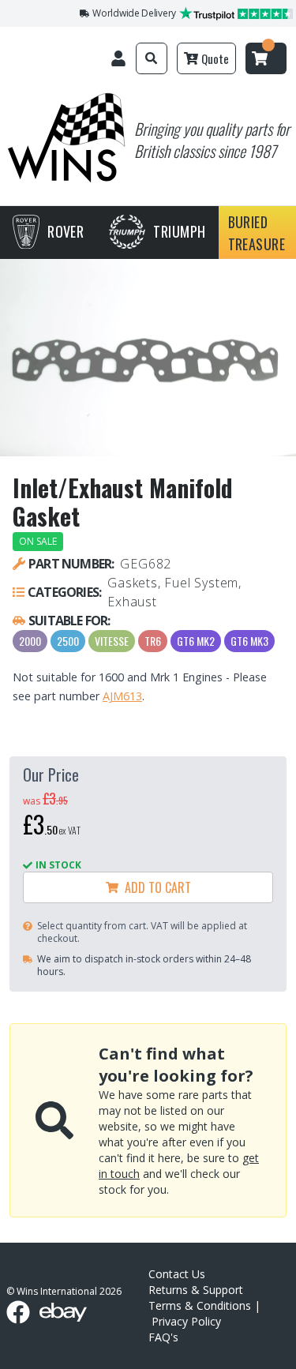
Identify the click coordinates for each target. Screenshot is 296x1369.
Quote (215, 58)
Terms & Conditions (199, 1305)
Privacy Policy (186, 1321)
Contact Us (176, 1273)
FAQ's (163, 1337)
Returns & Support (195, 1289)
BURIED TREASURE (257, 233)
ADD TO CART (154, 887)
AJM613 (122, 695)
